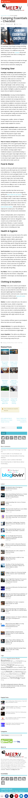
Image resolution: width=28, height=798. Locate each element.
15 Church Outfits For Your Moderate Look (11, 453)
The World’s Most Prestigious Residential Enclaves (14, 488)
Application (11, 658)
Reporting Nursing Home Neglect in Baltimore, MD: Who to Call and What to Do (16, 610)
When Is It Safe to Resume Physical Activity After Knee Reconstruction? (16, 544)
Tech (8, 678)
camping (17, 52)
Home (3, 669)
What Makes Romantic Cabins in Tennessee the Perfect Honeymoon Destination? (5, 385)
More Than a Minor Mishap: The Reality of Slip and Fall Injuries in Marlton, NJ (15, 641)
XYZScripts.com (20, 793)
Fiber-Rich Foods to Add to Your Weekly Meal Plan (15, 558)
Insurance (15, 669)
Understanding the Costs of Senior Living (16, 502)
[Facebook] (7, 796)
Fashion (4, 665)
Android (2, 658)
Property (7, 674)
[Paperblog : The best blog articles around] (17, 743)
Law (24, 669)
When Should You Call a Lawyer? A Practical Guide (15, 551)
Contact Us (11, 791)
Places (12, 342)
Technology (14, 677)
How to (9, 669)
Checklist (9, 342)
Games (22, 665)
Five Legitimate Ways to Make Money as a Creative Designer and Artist (6, 420)
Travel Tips (20, 342)
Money (3, 674)
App (6, 658)
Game (19, 665)
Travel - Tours (19, 24)
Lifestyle (8, 671)
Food (15, 665)
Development (4, 663)
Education (10, 663)
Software (4, 678)
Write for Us (21, 791)
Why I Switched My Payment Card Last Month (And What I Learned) (15, 529)
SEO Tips (3, 676)
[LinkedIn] (21, 796)
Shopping (7, 676)
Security (19, 674)
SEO (23, 673)
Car (11, 661)
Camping (4, 342)
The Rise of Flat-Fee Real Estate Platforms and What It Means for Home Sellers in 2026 (15, 565)
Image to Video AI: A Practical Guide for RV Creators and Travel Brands (14, 365)
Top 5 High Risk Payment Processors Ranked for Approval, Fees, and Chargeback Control (16, 580)
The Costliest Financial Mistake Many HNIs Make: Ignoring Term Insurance (16, 516)
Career (14, 661)
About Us (6, 791)
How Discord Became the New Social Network (16, 587)
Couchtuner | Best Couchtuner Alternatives (11, 459)
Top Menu (6, 1)
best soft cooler (20, 296)
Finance (10, 664)
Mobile (24, 672)
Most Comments (5, 446)
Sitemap (16, 791)
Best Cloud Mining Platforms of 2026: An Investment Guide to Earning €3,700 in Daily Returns (16, 495)
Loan (13, 672)
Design (24, 661)
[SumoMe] (26, 796)
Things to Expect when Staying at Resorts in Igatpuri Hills (5, 401)
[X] (12, 796)
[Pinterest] (16, 796)
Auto (18, 658)
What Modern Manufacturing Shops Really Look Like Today (16, 648)
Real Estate (13, 674)
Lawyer (3, 672)
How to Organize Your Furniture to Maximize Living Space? (21, 420)
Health (9, 667)
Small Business (13, 676)
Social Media (20, 676)
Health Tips (22, 667)
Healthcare (15, 667)
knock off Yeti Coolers (6, 206)
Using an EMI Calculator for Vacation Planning (13, 401)
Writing (2, 679)
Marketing (19, 672)
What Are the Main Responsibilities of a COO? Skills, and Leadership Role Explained (16, 595)
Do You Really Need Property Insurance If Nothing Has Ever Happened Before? (14, 537)
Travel (15, 342)
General (3, 667)
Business (5, 660)
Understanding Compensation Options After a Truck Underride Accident (15, 633)
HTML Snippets (8, 793)
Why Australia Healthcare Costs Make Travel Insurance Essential (5, 365)
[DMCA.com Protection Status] (7, 743)
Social (3, 433)
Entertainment (17, 663)
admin (3, 24)
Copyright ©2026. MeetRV (6, 789)
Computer (19, 661)
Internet (21, 669)
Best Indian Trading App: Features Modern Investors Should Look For (15, 523)
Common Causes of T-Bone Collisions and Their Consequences (16, 617)
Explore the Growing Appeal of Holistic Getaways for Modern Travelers (14, 384)
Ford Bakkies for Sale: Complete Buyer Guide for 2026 (15, 602)
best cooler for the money (14, 194)
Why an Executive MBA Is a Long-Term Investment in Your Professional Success (15, 625)
